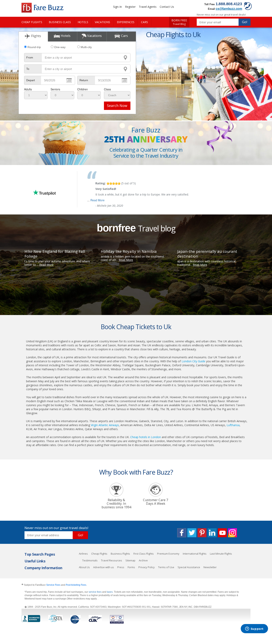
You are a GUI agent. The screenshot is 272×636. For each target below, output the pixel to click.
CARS (144, 22)
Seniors (55, 89)
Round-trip (34, 47)
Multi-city (86, 47)
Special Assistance (189, 567)
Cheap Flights (99, 553)
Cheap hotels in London (145, 437)
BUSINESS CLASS (60, 22)
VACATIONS (102, 22)
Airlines (83, 553)
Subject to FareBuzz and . (54, 584)
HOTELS (83, 22)
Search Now (117, 105)
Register (130, 7)
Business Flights (120, 553)
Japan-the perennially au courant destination (207, 254)
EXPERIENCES (125, 22)
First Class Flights (143, 553)
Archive (143, 560)
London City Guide (193, 361)
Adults (28, 89)
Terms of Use (166, 567)
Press (120, 567)
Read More (97, 200)
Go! (244, 22)
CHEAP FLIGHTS (32, 22)
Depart (30, 80)
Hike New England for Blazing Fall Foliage (54, 254)
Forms (131, 567)
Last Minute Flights (221, 553)
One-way (60, 47)
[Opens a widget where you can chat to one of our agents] (254, 629)
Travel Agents (148, 7)
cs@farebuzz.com (229, 8)
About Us (84, 567)
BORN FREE (179, 22)
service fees (95, 592)
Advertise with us (103, 567)
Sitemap (130, 560)
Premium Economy (168, 553)
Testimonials (90, 560)
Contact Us (167, 7)
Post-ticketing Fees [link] (76, 585)
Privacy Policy (146, 567)
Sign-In (117, 7)
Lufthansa (233, 425)
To (27, 68)
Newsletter (210, 567)
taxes (110, 592)
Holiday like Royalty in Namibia (129, 251)
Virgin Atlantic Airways (105, 425)
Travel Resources (111, 560)
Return (83, 80)
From (29, 57)
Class (107, 89)
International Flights (194, 553)
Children (82, 89)
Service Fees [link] (53, 585)
